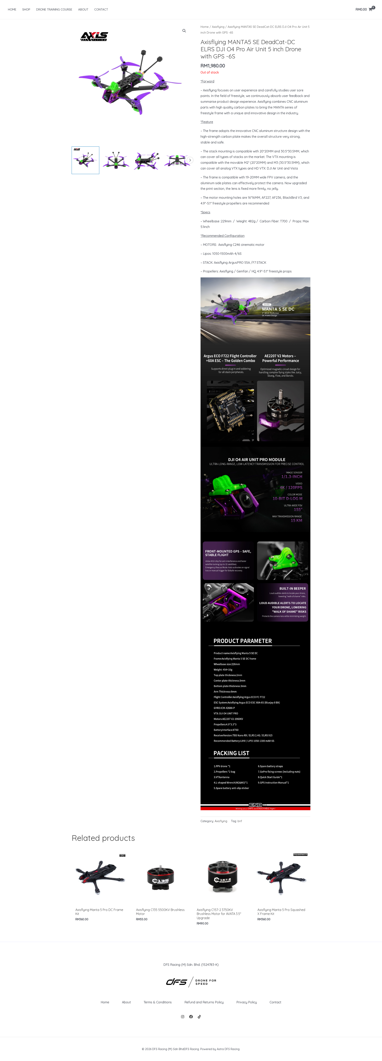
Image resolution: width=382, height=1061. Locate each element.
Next (190, 160)
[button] (184, 30)
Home (205, 27)
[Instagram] (182, 1016)
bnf (240, 821)
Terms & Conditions (158, 1002)
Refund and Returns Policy (204, 1002)
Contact (275, 1002)
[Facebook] (191, 1016)
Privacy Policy (246, 1002)
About (126, 1002)
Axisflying (218, 27)
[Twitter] (199, 1016)
